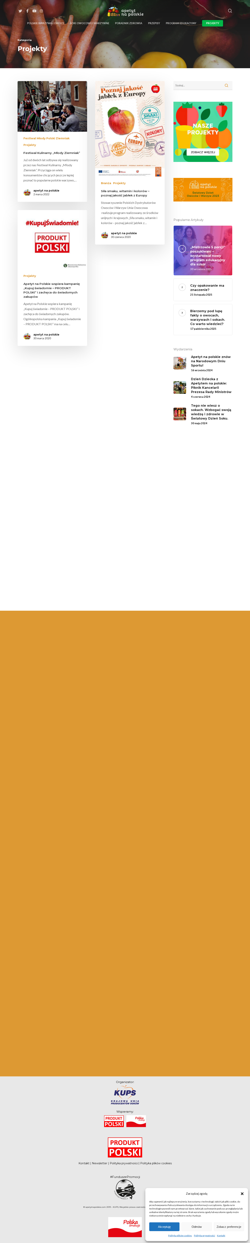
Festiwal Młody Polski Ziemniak (46, 138)
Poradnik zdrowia (128, 23)
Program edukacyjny (181, 23)
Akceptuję (164, 1226)
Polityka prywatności (204, 1235)
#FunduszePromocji (125, 1177)
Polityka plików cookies (180, 1235)
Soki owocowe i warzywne (89, 23)
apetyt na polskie (46, 190)
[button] (242, 1193)
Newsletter (99, 1163)
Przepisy (154, 23)
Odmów (197, 1226)
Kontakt (221, 1235)
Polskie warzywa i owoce (45, 23)
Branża (106, 183)
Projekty (212, 23)
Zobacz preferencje (229, 1226)
